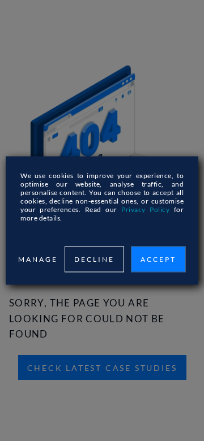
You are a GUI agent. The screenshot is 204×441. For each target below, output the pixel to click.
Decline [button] (94, 259)
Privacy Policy (145, 209)
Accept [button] (158, 259)
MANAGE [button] (38, 259)
